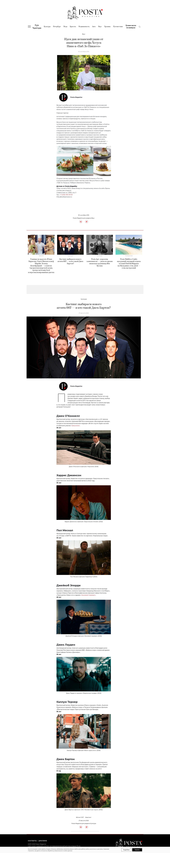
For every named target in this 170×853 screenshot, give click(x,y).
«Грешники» (75, 425)
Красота (73, 27)
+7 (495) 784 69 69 (66, 195)
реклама (43, 841)
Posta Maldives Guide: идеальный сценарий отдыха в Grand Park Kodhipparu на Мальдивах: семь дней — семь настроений (129, 263)
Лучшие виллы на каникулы (130, 27)
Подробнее (126, 849)
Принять (137, 849)
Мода (65, 27)
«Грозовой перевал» (88, 595)
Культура (47, 27)
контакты (32, 841)
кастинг (88, 817)
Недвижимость (84, 27)
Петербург (57, 27)
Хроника (107, 27)
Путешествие (118, 27)
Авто (94, 27)
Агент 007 (80, 817)
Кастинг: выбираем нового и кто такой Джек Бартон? (70, 261)
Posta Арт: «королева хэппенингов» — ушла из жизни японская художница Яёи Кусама (100, 262)
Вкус (100, 27)
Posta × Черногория (36, 27)
